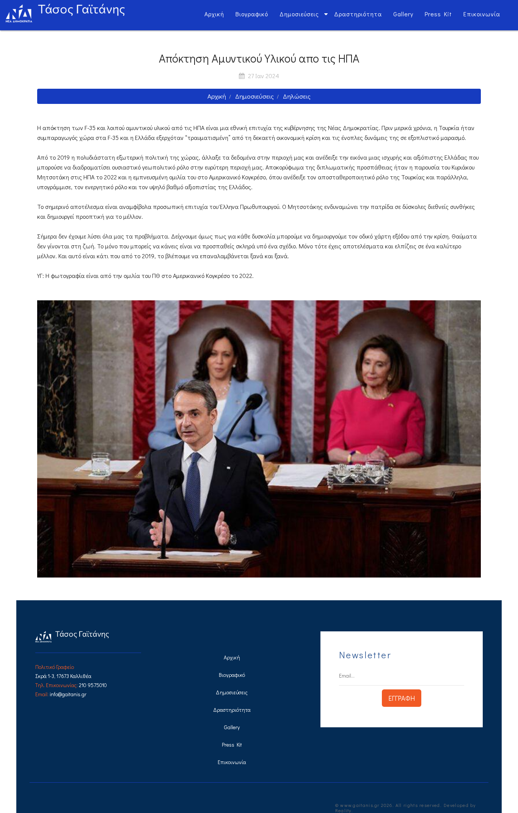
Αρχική (214, 14)
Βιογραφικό (251, 14)
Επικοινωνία (481, 14)
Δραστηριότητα (358, 14)
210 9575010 (93, 685)
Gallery (403, 14)
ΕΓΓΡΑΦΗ (401, 698)
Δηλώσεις (297, 96)
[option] (259, 439)
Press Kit (438, 14)
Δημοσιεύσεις (299, 14)
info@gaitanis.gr (68, 694)
